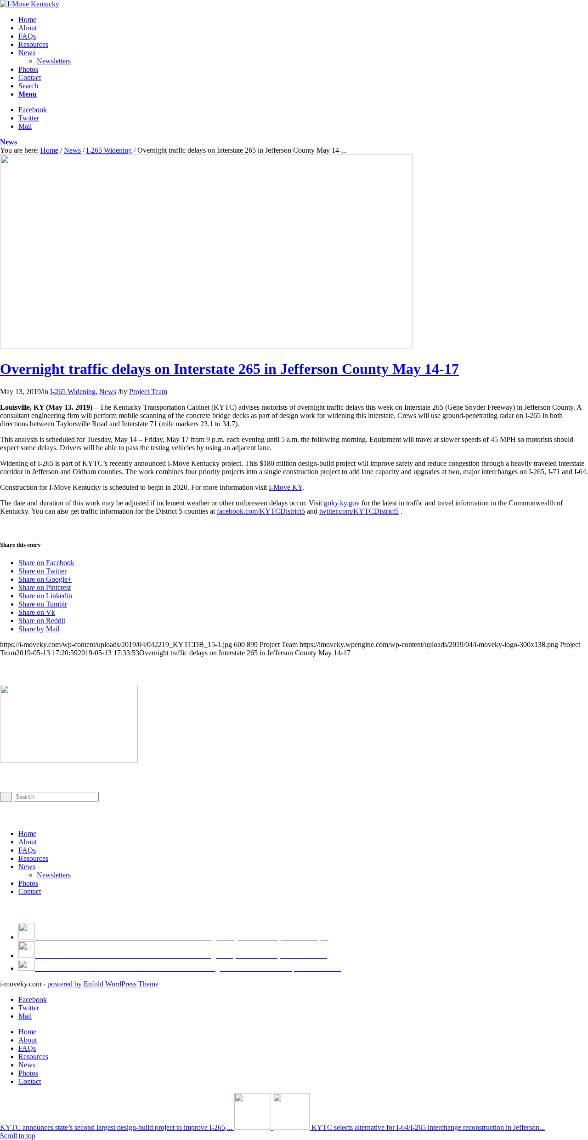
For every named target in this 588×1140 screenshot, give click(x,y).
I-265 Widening (109, 150)
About (27, 842)
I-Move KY (285, 487)
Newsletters (54, 875)
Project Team (148, 391)
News (8, 142)
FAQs (27, 850)
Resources (33, 858)
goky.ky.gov (342, 503)
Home (49, 150)
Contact (29, 891)
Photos (28, 883)
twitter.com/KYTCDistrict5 (359, 511)
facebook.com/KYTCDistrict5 (261, 511)
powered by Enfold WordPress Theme (102, 984)
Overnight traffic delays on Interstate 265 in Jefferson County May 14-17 (229, 369)
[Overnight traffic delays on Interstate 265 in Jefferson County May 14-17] (206, 346)
